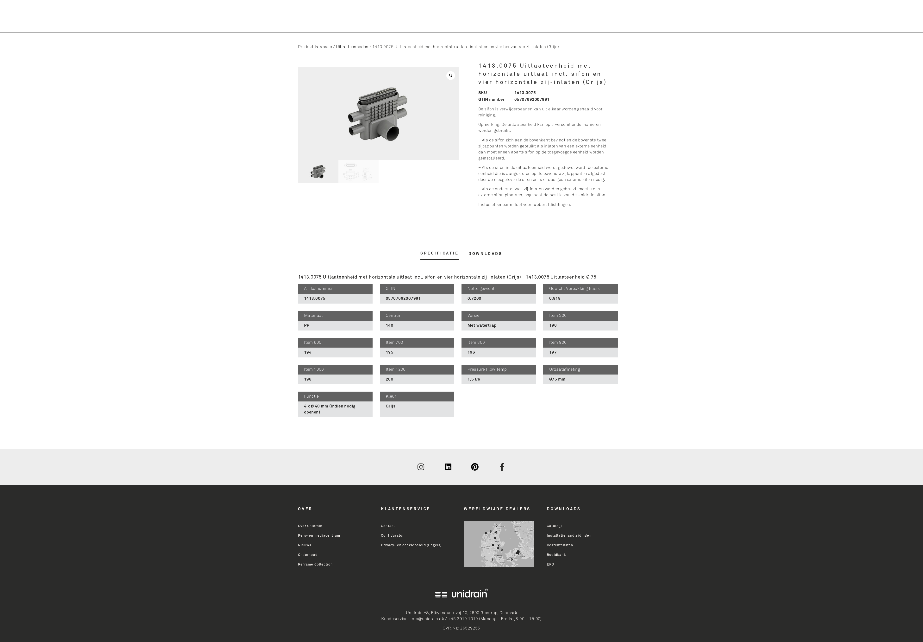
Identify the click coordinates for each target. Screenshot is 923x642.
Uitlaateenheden (352, 47)
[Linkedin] (448, 467)
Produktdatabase (315, 47)
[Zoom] (450, 75)
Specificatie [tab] (439, 253)
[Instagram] (421, 467)
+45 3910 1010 (463, 619)
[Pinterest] (475, 467)
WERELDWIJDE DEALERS (497, 509)
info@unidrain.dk (427, 619)
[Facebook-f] (502, 467)
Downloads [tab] (485, 254)
